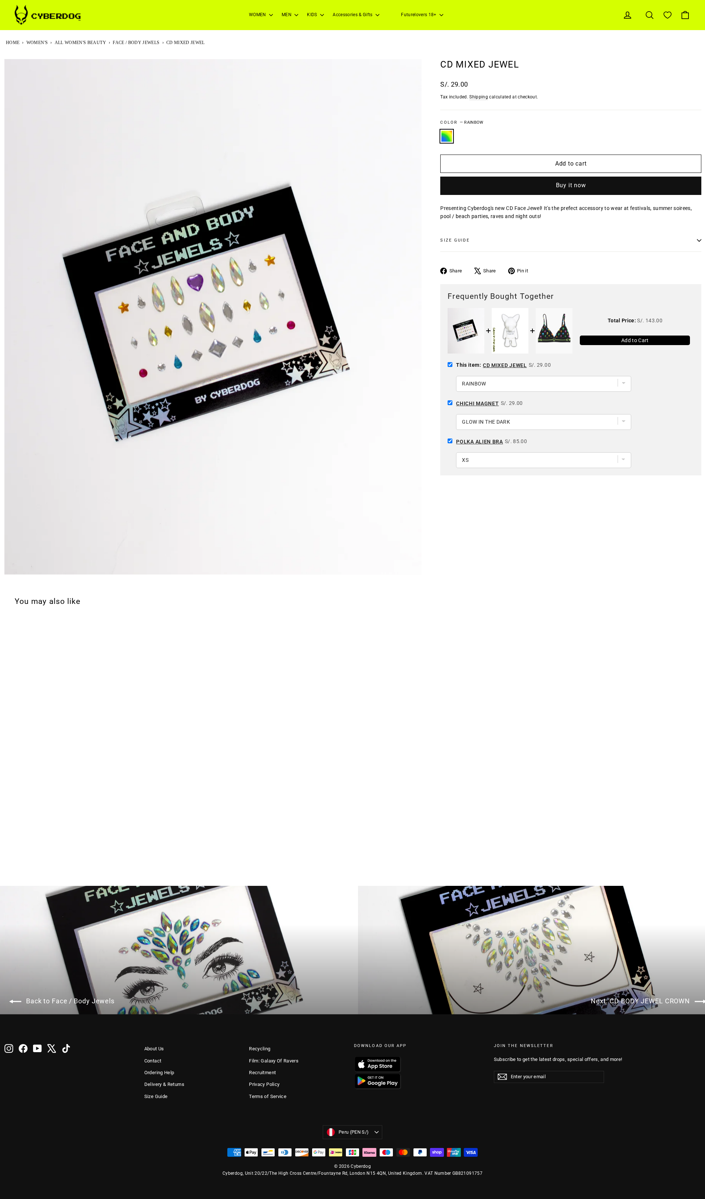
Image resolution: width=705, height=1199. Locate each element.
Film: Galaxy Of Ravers (274, 1061)
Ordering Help (159, 1072)
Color (461, 122)
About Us (154, 1048)
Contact (152, 1061)
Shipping (478, 96)
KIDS (312, 14)
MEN (287, 14)
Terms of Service (267, 1096)
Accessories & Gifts (353, 14)
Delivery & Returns (164, 1084)
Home (12, 42)
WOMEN (258, 14)
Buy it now (571, 185)
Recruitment (262, 1072)
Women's (37, 42)
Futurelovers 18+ (419, 14)
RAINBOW (446, 136)
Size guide (454, 240)
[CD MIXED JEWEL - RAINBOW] (9, 866)
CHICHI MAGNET (477, 403)
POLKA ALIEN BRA (479, 442)
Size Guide (156, 1096)
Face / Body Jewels (136, 42)
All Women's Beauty (80, 42)
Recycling (259, 1048)
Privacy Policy (264, 1084)
